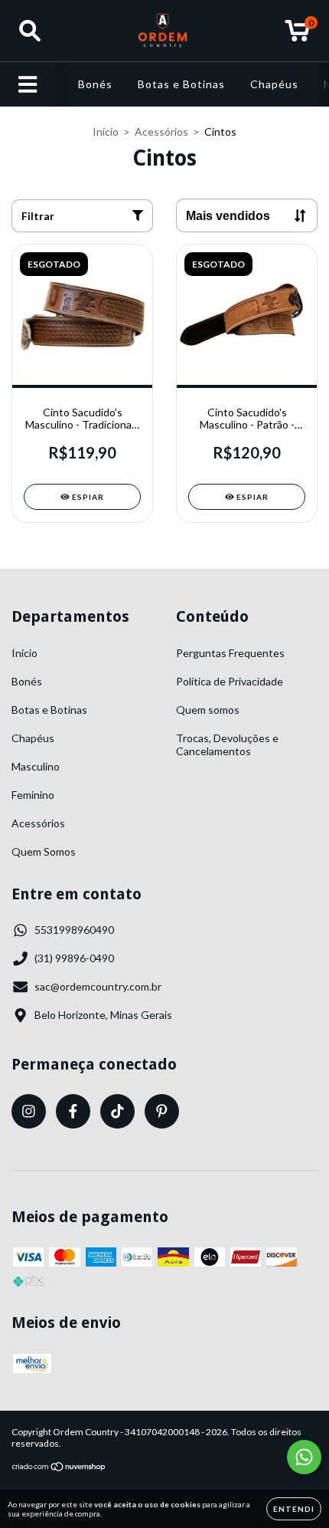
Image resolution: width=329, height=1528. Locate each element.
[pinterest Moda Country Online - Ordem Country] (162, 1111)
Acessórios (161, 131)
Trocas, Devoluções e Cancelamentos (227, 744)
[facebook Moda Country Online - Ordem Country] (73, 1111)
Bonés (95, 83)
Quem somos (207, 709)
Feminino (32, 794)
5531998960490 (74, 929)
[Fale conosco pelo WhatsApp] (304, 1457)
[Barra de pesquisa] (29, 30)
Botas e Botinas (181, 83)
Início (106, 131)
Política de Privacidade (229, 681)
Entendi (293, 1508)
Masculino (35, 766)
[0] (297, 34)
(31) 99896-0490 (74, 957)
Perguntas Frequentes (230, 652)
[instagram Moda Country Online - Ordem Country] (28, 1111)
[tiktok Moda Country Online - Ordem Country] (117, 1111)
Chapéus (274, 83)
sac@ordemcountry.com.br (97, 986)
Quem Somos (43, 851)
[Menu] (28, 84)
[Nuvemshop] (59, 1468)
